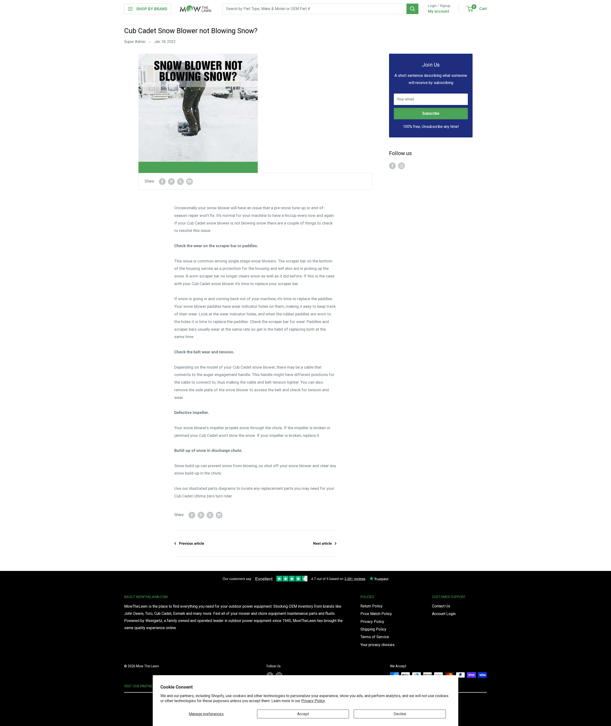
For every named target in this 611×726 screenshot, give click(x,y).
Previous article (191, 543)
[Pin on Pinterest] (171, 181)
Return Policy (371, 606)
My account (438, 11)
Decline (400, 714)
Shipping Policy (373, 629)
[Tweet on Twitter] (180, 181)
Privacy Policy (313, 701)
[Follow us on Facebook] (392, 165)
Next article (322, 543)
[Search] (412, 9)
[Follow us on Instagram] (401, 165)
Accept (303, 714)
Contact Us (441, 606)
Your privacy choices (377, 644)
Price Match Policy (376, 613)
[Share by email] (189, 181)
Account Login (444, 613)
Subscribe (430, 113)
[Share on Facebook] (162, 181)
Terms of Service (374, 637)
